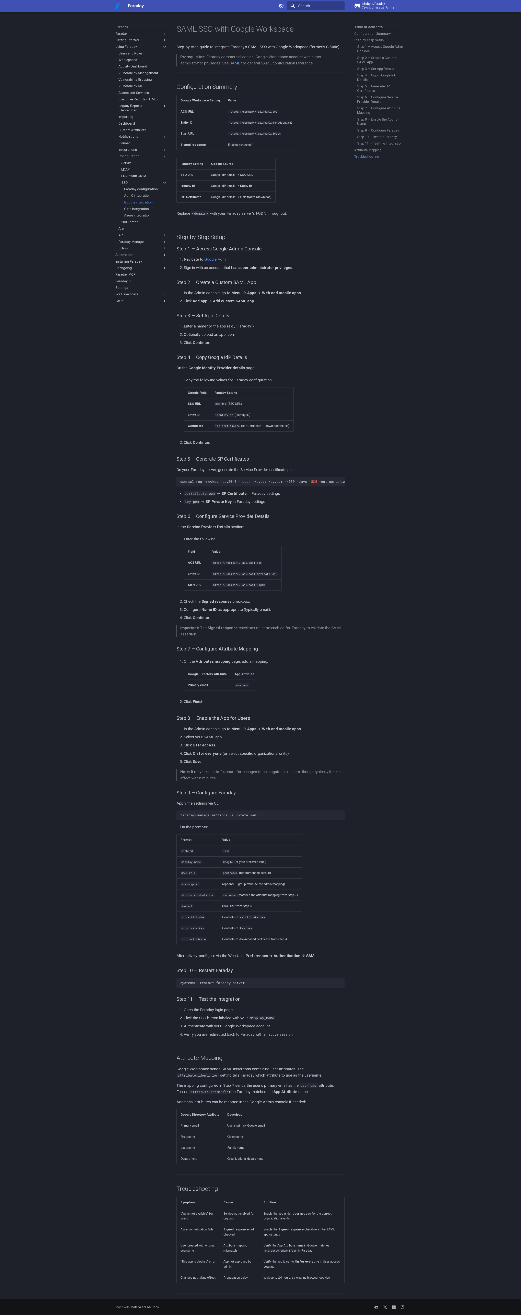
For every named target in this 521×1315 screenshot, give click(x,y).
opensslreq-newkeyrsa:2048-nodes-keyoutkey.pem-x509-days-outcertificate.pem (262, 481)
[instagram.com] (402, 1307)
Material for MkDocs (144, 1307)
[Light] (281, 6)
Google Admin (216, 259)
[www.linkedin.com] (394, 1307)
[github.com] (376, 1307)
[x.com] (385, 1307)
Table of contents (368, 27)
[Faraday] (118, 6)
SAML (235, 63)
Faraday (121, 27)
